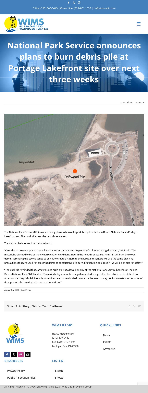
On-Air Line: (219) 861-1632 (75, 8)
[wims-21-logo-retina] (26, 17)
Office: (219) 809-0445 (45, 8)
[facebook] (69, 2)
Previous (128, 102)
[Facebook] (7, 354)
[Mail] (27, 354)
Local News (26, 290)
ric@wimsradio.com (105, 8)
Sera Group (85, 386)
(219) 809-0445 (60, 337)
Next (138, 102)
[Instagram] (21, 354)
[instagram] (79, 2)
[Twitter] (14, 354)
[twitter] (74, 2)
